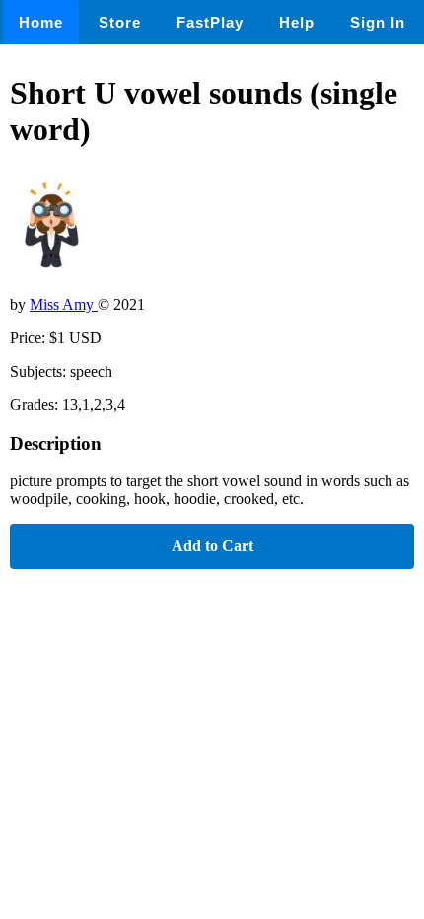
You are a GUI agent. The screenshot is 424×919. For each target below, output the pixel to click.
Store (120, 22)
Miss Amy (64, 304)
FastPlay (210, 22)
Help (297, 22)
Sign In (377, 22)
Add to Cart (212, 545)
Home (41, 22)
